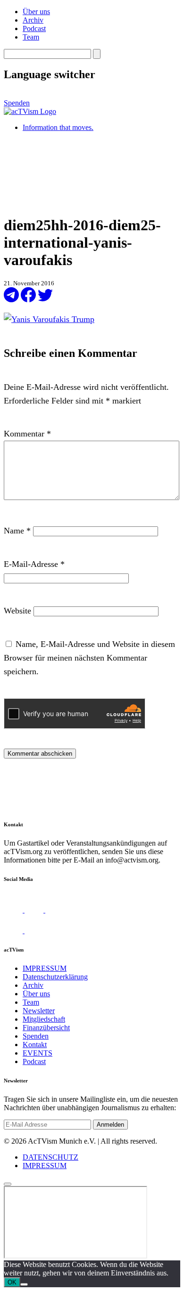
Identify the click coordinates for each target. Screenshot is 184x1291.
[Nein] (24, 1284)
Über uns (36, 12)
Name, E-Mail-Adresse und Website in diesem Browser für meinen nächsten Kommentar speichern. (89, 657)
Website (17, 610)
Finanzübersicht (46, 1028)
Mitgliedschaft (44, 1019)
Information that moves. (58, 127)
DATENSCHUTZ (50, 1157)
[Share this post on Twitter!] (45, 300)
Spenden (17, 103)
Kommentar (27, 433)
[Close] (7, 1184)
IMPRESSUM (45, 968)
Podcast (34, 28)
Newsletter (39, 1011)
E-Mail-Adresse (34, 564)
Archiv (33, 20)
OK (12, 1282)
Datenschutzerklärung (55, 977)
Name (17, 530)
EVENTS (37, 1053)
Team (31, 37)
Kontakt (35, 1045)
